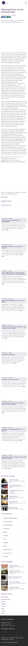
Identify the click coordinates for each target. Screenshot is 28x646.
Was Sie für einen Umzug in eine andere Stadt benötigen (14, 457)
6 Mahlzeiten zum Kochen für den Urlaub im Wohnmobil (12, 403)
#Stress (3, 192)
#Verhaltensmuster (10, 192)
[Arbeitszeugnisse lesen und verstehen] (4, 491)
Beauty (5, 532)
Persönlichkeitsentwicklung (10, 518)
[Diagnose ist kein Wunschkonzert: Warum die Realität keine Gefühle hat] (4, 566)
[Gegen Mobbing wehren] (4, 486)
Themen (11, 639)
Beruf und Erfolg (7, 521)
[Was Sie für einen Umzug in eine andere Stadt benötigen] (14, 449)
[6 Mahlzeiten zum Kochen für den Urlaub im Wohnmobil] (14, 395)
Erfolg (2, 613)
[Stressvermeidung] (4, 480)
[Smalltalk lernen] (4, 497)
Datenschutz (4, 637)
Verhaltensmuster (5, 599)
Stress (2, 608)
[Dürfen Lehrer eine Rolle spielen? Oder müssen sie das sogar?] (14, 318)
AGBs (17, 637)
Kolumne (5, 556)
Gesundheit (6, 528)
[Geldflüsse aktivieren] (14, 346)
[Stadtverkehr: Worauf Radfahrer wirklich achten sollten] (4, 572)
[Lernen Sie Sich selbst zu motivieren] (4, 502)
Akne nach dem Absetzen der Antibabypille (11, 220)
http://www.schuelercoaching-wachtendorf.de (15, 161)
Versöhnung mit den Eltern (10, 379)
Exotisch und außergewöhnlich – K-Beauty (13, 429)
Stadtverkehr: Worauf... (15, 571)
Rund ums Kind (7, 553)
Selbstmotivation (13, 501)
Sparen (5, 546)
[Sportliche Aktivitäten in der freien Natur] (14, 292)
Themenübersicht (6, 205)
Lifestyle (13, 15)
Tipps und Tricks (7, 549)
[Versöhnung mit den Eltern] (14, 371)
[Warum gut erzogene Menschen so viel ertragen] (4, 582)
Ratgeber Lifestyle (12, 642)
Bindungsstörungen (13, 507)
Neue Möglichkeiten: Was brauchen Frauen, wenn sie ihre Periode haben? (14, 273)
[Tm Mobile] (25, 2)
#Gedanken (18, 192)
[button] (3, 17)
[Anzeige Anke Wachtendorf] (14, 177)
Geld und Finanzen (8, 525)
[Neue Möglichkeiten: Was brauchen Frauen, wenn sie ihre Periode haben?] (14, 264)
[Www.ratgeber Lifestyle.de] (4, 2)
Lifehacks (5, 542)
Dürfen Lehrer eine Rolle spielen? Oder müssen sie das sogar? (14, 327)
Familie (3, 611)
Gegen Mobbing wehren (15, 485)
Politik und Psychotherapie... (15, 577)
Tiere (4, 539)
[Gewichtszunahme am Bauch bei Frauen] (14, 238)
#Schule (24, 192)
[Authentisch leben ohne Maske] (4, 588)
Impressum (12, 637)
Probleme (3, 606)
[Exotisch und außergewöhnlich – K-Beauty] (14, 421)
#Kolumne (3, 194)
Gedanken (3, 604)
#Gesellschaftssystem (12, 194)
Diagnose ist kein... (14, 565)
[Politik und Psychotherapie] (4, 577)
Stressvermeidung (13, 479)
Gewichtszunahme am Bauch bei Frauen (12, 247)
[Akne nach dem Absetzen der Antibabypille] (14, 212)
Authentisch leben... (14, 587)
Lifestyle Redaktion (7, 619)
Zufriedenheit (4, 597)
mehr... (7, 229)
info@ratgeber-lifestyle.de (8, 628)
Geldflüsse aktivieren (8, 354)
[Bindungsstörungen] (4, 508)
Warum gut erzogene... (14, 582)
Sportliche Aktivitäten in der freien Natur (13, 301)
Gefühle (3, 601)
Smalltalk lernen (13, 496)
